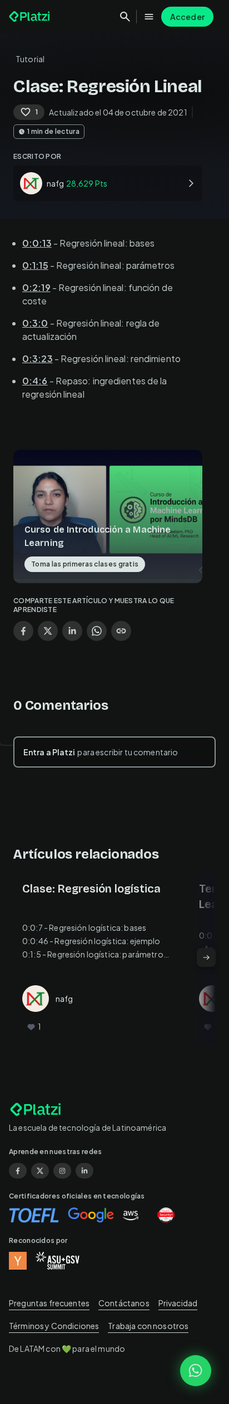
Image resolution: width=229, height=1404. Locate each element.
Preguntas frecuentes (49, 1303)
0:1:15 (35, 265)
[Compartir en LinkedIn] (72, 631)
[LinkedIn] (84, 1171)
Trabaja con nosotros (148, 1326)
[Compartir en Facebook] (23, 631)
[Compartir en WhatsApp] (97, 631)
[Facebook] (18, 1171)
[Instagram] (62, 1171)
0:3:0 (35, 323)
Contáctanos (124, 1303)
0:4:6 (35, 381)
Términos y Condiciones (54, 1326)
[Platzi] (30, 17)
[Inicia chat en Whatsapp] (195, 1370)
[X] (40, 1171)
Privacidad (178, 1303)
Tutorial (30, 59)
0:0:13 (37, 243)
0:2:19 (36, 287)
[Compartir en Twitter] (48, 631)
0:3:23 (37, 358)
